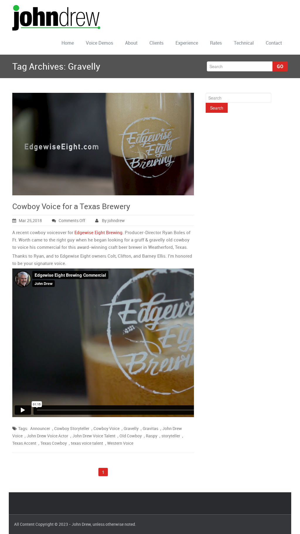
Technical (244, 43)
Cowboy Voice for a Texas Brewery (71, 206)
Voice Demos (99, 43)
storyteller (170, 436)
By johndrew (113, 220)
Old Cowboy (131, 436)
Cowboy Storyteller (71, 428)
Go (280, 66)
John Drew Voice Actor (47, 436)
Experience (186, 43)
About (131, 43)
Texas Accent (24, 443)
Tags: (23, 428)
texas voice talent (87, 443)
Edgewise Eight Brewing (98, 232)
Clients (156, 43)
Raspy (151, 436)
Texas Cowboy (53, 443)
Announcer (40, 428)
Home (68, 43)
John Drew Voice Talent (93, 436)
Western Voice (120, 443)
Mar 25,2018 (30, 220)
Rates (216, 43)
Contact (274, 43)
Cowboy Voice (106, 428)
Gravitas (150, 428)
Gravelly (131, 428)
